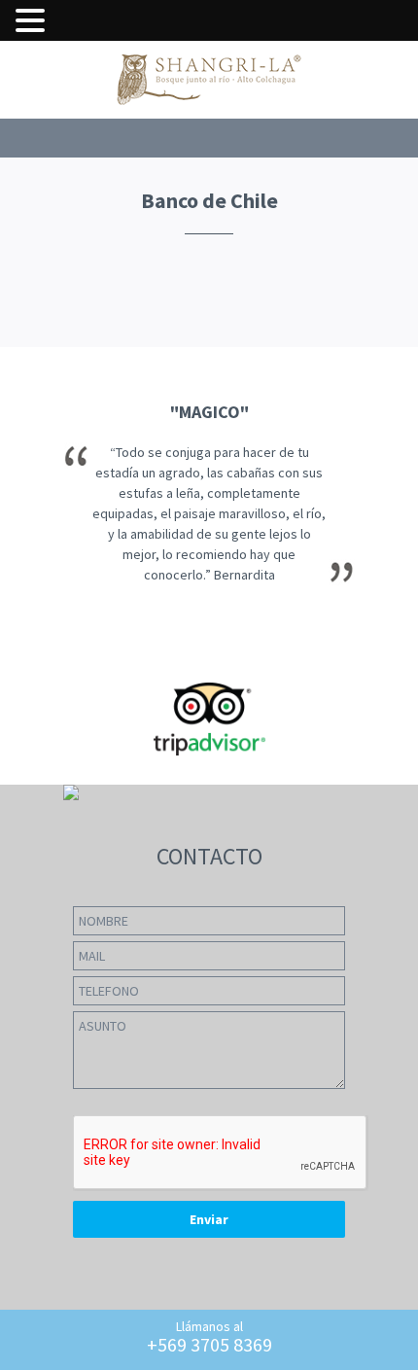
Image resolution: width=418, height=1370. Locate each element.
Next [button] (394, 566)
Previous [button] (24, 566)
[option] (209, 566)
